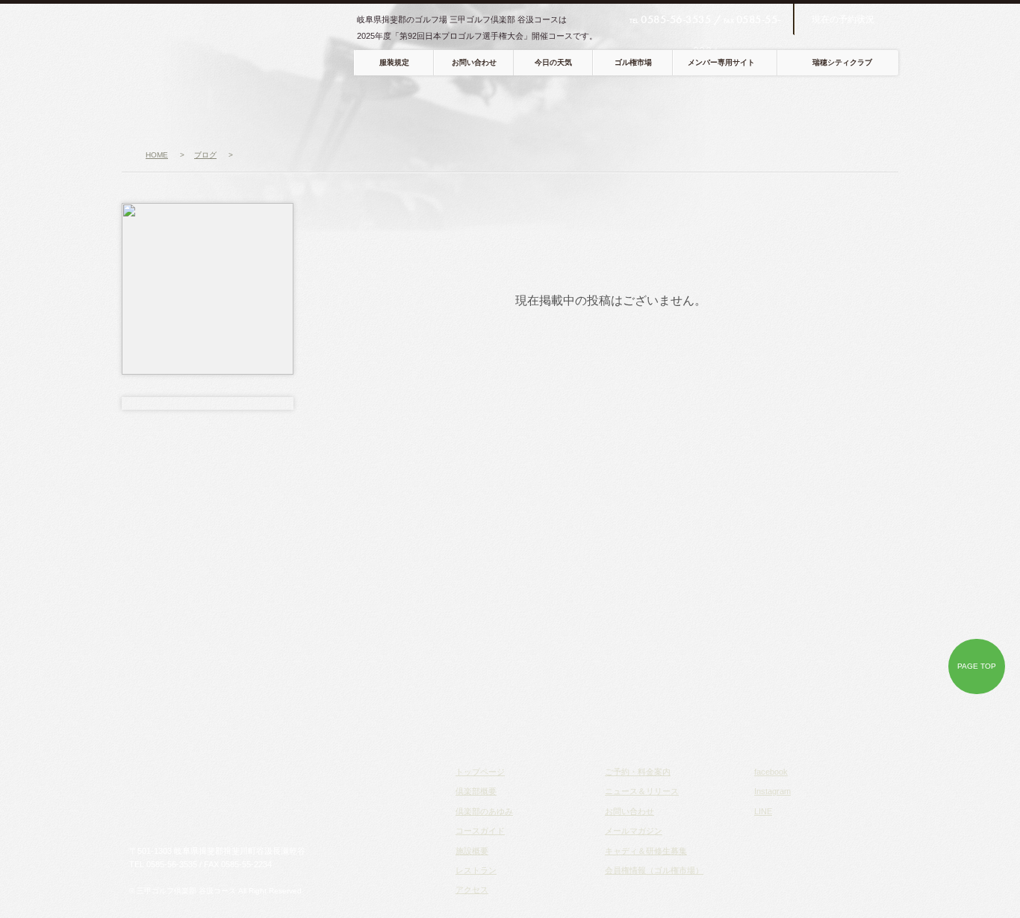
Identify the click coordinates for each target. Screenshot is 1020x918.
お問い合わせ (474, 62)
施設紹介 (504, 109)
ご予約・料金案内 (638, 771)
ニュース (162, 109)
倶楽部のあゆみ (484, 811)
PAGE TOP (976, 666)
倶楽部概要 (246, 109)
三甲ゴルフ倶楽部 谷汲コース (239, 45)
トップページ (480, 771)
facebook (771, 771)
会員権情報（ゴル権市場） (654, 870)
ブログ (868, 109)
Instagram (772, 791)
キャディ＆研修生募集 (646, 850)
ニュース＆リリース (642, 791)
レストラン (579, 109)
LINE (763, 811)
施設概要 (471, 850)
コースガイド (423, 109)
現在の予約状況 (843, 19)
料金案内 (800, 109)
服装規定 (394, 62)
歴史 (332, 109)
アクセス (655, 109)
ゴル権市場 (633, 62)
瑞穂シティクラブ (842, 62)
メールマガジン (633, 830)
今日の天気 (553, 62)
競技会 (727, 109)
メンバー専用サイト (721, 62)
